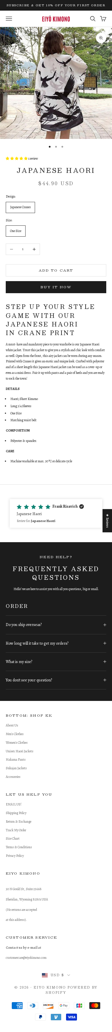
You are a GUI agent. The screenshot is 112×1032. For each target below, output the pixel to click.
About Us (12, 725)
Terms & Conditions (19, 847)
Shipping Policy (16, 813)
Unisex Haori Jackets (19, 751)
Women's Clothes (17, 742)
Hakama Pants (16, 759)
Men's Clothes (15, 734)
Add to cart (56, 270)
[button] (56, 513)
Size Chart (13, 838)
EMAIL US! (14, 804)
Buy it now (56, 287)
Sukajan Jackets (16, 768)
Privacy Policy (15, 855)
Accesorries (13, 776)
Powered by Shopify (72, 990)
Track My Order (16, 830)
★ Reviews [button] (107, 521)
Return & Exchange (18, 821)
